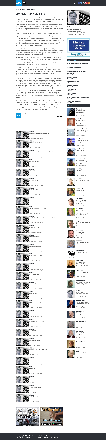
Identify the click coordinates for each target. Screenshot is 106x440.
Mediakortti (57, 437)
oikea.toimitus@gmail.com (45, 437)
